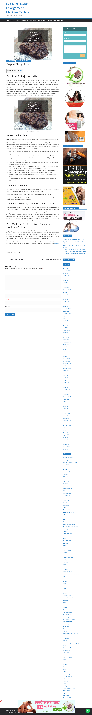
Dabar (64, 507)
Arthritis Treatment (67, 467)
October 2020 (66, 366)
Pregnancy (65, 631)
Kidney (64, 583)
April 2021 (65, 354)
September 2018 (67, 396)
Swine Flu (65, 671)
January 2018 (66, 415)
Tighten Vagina (66, 678)
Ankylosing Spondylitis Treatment (70, 462)
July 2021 (65, 347)
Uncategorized (66, 686)
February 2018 (66, 413)
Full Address (66, 44)
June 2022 (65, 320)
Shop (13, 20)
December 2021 (67, 335)
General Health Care (67, 540)
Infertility (65, 576)
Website (7, 307)
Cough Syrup (66, 505)
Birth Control (66, 479)
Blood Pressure (66, 481)
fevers (64, 538)
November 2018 (67, 392)
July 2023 (65, 292)
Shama (64, 659)
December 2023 (67, 282)
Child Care (65, 491)
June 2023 (65, 294)
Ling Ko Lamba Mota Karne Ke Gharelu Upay (73, 239)
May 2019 (65, 377)
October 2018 (66, 394)
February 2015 (66, 446)
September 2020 (67, 368)
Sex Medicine (66, 652)
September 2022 (67, 313)
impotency (65, 569)
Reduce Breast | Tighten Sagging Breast (72, 643)
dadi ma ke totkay (67, 510)
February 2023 (66, 304)
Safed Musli (65, 645)
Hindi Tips (65, 562)
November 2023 (67, 285)
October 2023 (66, 287)
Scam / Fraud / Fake (67, 647)
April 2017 (65, 432)
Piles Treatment (66, 628)
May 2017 (65, 430)
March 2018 (66, 411)
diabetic (65, 519)
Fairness (65, 531)
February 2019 (66, 385)
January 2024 (66, 280)
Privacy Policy (42, 20)
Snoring (65, 664)
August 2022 (66, 316)
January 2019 (66, 387)
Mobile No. (66, 38)
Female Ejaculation (67, 533)
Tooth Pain (65, 681)
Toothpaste (65, 683)
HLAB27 (65, 564)
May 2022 (65, 323)
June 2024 (65, 273)
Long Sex (65, 586)
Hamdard (65, 552)
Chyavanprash (66, 495)
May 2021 (65, 351)
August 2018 (66, 399)
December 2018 (67, 389)
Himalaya (65, 559)
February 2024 (66, 278)
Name (7, 293)
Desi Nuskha (66, 517)
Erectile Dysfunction (67, 529)
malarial (65, 593)
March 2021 (66, 356)
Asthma (65, 469)
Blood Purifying (66, 483)
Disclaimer (33, 20)
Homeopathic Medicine (68, 567)
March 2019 (66, 382)
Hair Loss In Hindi (67, 550)
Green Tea (65, 543)
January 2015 (66, 449)
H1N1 (64, 545)
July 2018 (65, 401)
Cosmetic (65, 502)
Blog (17, 20)
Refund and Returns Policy (55, 20)
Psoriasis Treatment (67, 636)
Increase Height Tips (68, 571)
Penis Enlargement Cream (69, 617)
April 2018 (65, 408)
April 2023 (65, 299)
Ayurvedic (65, 474)
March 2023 (66, 301)
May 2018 (65, 406)
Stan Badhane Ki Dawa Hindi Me (50, 259)
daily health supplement (68, 512)
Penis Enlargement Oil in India (15, 259)
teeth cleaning (66, 674)
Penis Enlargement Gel (68, 621)
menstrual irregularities (68, 598)
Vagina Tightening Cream (69, 688)
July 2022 (65, 318)
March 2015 (66, 444)
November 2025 (67, 270)
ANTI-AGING (66, 464)
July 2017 (65, 427)
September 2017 (67, 425)
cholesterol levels (67, 493)
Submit (82, 55)
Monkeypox (65, 600)
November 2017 (67, 420)
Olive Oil (65, 605)
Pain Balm (65, 607)
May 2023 (65, 297)
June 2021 (65, 349)
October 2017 (66, 423)
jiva (64, 579)
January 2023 (66, 306)
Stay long (65, 669)
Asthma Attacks (66, 471)
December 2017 (67, 418)
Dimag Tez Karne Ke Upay (69, 524)
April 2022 (65, 325)
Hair (64, 548)
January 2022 (66, 332)
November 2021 (67, 337)
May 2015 (65, 439)
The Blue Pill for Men (68, 676)
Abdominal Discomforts (68, 457)
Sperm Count (66, 667)
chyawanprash (66, 498)
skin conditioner (66, 662)
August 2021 (66, 344)
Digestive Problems (67, 521)
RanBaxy (65, 640)
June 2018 (65, 404)
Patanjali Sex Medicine (68, 612)
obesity (64, 602)
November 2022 (67, 308)
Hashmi (65, 555)
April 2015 (65, 442)
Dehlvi (64, 514)
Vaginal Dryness (66, 690)
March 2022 (66, 327)
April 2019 (65, 380)
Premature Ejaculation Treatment (23, 60)
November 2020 (67, 363)
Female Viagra (66, 536)
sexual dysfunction (67, 657)
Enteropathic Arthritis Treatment (70, 526)
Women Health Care (67, 697)
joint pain (65, 581)
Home (7, 20)
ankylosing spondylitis (68, 460)
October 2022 (66, 311)
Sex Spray (65, 655)
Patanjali (65, 609)
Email (7, 300)
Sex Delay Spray (67, 650)
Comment (8, 273)
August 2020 (66, 370)
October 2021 (66, 339)
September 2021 (67, 342)
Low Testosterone (67, 590)
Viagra (64, 693)
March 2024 (66, 275)
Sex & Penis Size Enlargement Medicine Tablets (17, 8)
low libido (65, 588)
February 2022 (66, 330)
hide (21, 70)
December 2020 (67, 361)
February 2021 (66, 358)
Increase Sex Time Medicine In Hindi (71, 574)
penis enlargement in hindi (69, 624)
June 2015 (65, 437)
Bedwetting (65, 476)
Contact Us (24, 20)
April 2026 (65, 268)
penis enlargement (11, 60)
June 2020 (65, 375)
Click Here (56, 243)
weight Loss (66, 695)
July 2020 (65, 373)
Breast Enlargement (67, 488)
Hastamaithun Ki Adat (68, 557)
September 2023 (67, 289)
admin (17, 67)
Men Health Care (67, 595)
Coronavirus (66, 500)
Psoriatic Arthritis (67, 638)
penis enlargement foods (69, 619)
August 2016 (66, 435)
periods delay (66, 626)
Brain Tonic (65, 486)
